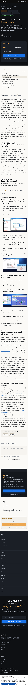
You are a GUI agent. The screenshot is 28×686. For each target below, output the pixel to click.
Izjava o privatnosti (5, 665)
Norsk (2, 578)
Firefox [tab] (16, 190)
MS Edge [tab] (11, 190)
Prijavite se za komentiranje (14, 459)
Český (2, 581)
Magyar (3, 585)
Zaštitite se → (14, 490)
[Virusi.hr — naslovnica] (4, 1)
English (3, 539)
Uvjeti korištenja (4, 663)
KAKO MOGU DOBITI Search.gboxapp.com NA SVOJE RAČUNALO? (13, 72)
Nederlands (4, 545)
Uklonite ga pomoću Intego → (14, 55)
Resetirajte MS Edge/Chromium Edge (10, 79)
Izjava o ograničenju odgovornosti (8, 668)
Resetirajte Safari (6, 87)
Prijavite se (23, 1)
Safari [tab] (3, 193)
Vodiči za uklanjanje (12, 6)
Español (3, 568)
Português (3, 562)
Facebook (3, 644)
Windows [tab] (4, 190)
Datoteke (3, 654)
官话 (2, 588)
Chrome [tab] (22, 190)
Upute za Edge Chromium (7, 81)
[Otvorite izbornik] (18, 1)
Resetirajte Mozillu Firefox (7, 83)
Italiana (3, 558)
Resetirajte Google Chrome (8, 85)
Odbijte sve (12, 683)
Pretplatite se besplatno (14, 524)
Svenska (3, 572)
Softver (2, 651)
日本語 (2, 591)
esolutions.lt (7, 642)
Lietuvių (3, 542)
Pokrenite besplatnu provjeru (14, 621)
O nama (2, 661)
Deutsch (3, 552)
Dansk (2, 565)
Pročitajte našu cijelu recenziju (14, 494)
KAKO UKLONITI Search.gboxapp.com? (10, 75)
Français (3, 555)
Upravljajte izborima (20, 683)
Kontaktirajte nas (4, 672)
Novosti (2, 656)
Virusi (2, 649)
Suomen (3, 575)
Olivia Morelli (7, 34)
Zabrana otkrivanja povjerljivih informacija (9, 670)
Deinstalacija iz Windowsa (7, 77)
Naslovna (3, 6)
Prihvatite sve (5, 683)
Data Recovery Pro (21, 379)
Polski (2, 549)
